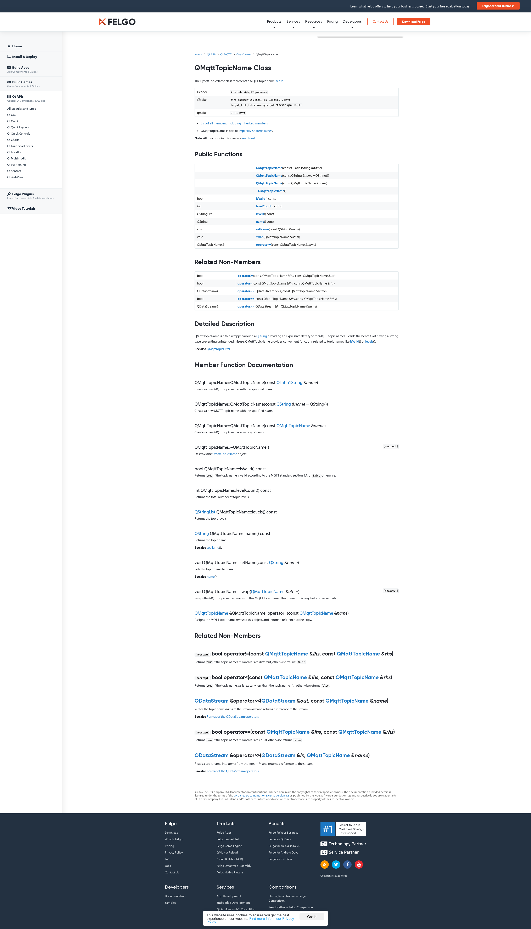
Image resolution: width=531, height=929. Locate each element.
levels (260, 214)
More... (280, 81)
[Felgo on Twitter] (336, 864)
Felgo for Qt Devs (280, 839)
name (260, 221)
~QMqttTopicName (270, 191)
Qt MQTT (225, 54)
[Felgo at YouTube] (359, 864)
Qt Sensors (14, 171)
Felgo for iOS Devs (280, 859)
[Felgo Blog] (324, 864)
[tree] (31, 128)
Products (274, 21)
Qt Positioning (16, 165)
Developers (352, 21)
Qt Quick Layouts (18, 127)
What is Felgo (173, 839)
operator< (244, 283)
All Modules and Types (21, 109)
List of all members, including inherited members (234, 123)
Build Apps (22, 69)
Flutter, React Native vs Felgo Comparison (287, 898)
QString (261, 336)
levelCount (264, 206)
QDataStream (212, 701)
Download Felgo (413, 21)
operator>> (246, 306)
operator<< (246, 291)
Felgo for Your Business (498, 6)
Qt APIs (26, 98)
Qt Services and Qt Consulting (236, 909)
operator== (246, 299)
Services (293, 21)
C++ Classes (243, 54)
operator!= (245, 276)
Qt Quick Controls (18, 133)
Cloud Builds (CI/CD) (230, 859)
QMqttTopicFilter (218, 349)
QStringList (205, 512)
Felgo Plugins (30, 196)
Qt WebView (15, 177)
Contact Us (380, 21)
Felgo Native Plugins (230, 872)
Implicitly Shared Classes (255, 131)
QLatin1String (289, 382)
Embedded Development (233, 903)
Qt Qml (12, 115)
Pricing (332, 21)
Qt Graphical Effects (20, 146)
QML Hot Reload (227, 852)
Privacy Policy (174, 852)
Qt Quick (12, 121)
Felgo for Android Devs (283, 852)
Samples (170, 903)
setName (262, 229)
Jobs (168, 866)
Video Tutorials (23, 208)
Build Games (23, 84)
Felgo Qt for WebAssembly (234, 866)
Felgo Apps (224, 832)
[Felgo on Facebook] (347, 864)
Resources (313, 21)
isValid (261, 198)
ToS (167, 859)
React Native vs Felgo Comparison (291, 907)
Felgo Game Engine (229, 846)
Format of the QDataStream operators (233, 716)
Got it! (312, 916)
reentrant (248, 138)
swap (260, 237)
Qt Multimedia (16, 158)
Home (17, 46)
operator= (263, 244)
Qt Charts (13, 140)
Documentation (175, 896)
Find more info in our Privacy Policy (250, 920)
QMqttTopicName (269, 168)
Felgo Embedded (228, 839)
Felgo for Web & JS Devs (284, 846)
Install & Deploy (24, 56)
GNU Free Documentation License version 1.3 (261, 795)
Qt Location (14, 152)
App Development (229, 896)
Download (171, 832)
